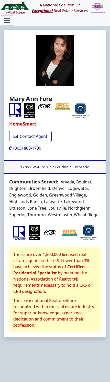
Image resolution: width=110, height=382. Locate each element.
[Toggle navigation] (7, 20)
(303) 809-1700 (26, 148)
